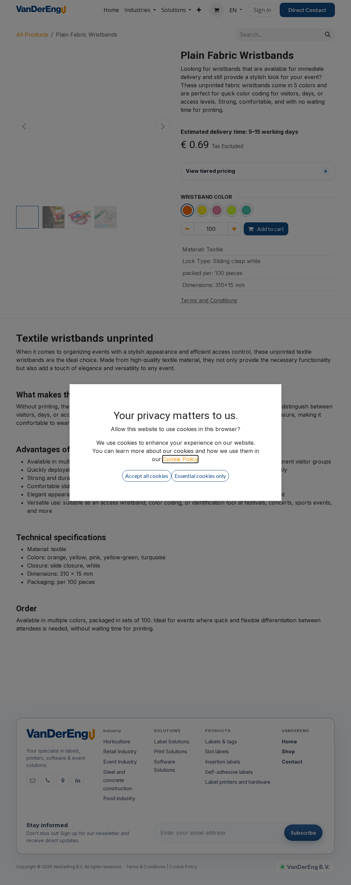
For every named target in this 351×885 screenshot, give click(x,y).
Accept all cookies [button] (146, 475)
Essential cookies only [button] (200, 475)
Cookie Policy (180, 459)
